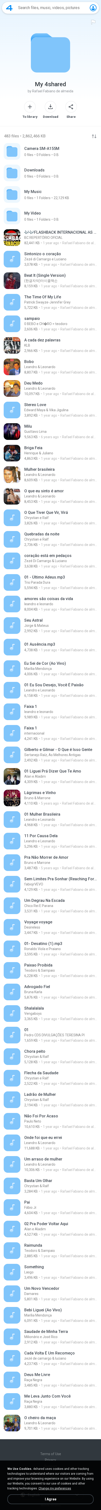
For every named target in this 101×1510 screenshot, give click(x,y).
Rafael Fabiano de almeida (52, 91)
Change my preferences (54, 1488)
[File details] (50, 237)
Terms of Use (50, 1454)
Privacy (50, 1460)
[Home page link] (9, 7)
